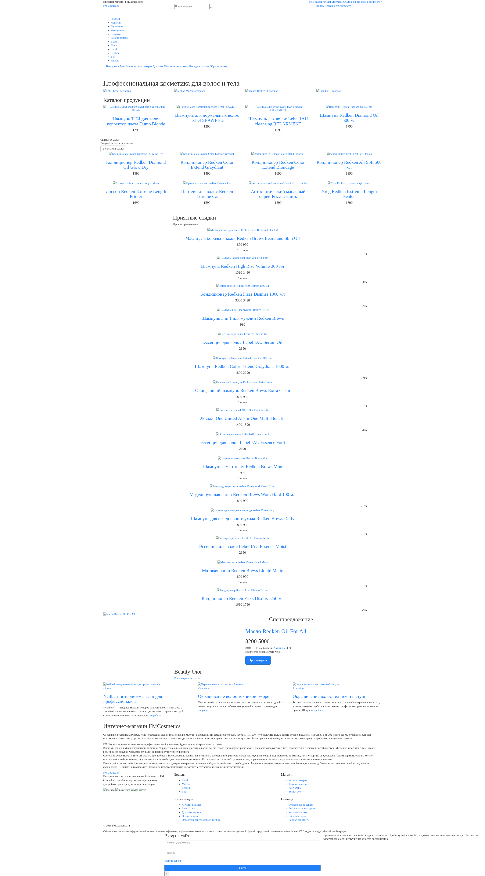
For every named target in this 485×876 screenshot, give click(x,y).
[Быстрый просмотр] (138, 136)
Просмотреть (258, 660)
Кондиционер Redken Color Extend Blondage (278, 165)
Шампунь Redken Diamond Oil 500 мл (349, 118)
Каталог (326, 1)
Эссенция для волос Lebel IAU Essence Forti (242, 442)
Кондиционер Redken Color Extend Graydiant (207, 165)
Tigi (113, 56)
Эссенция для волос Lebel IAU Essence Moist (242, 546)
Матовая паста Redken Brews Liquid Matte (242, 570)
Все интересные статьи (187, 678)
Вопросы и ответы (299, 820)
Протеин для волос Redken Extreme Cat (207, 194)
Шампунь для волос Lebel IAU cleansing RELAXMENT (278, 121)
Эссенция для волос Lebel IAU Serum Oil (242, 342)
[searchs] (211, 7)
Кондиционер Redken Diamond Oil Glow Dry (136, 165)
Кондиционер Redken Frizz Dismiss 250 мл (243, 598)
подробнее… (156, 715)
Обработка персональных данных (201, 820)
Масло (114, 45)
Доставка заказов (192, 812)
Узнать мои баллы (113, 148)
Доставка (337, 1)
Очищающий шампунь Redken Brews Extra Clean (242, 390)
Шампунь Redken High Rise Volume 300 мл (242, 266)
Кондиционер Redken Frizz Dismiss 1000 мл (242, 294)
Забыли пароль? (173, 860)
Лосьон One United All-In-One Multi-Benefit (242, 418)
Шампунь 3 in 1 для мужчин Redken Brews (242, 318)
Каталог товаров (143, 66)
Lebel (114, 49)
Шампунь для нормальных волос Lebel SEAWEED (207, 118)
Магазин (116, 22)
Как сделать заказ (199, 66)
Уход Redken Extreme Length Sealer (349, 194)
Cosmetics (111, 5)
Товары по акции (298, 784)
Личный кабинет (191, 804)
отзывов (279, 648)
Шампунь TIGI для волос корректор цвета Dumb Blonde (136, 121)
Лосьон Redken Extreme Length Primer (136, 194)
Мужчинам (117, 26)
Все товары (295, 787)
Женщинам (117, 30)
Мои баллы (315, 1)
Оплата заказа (190, 816)
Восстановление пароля (302, 808)
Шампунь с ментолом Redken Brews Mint (242, 466)
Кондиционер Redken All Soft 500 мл (349, 165)
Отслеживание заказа (355, 1)
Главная (115, 18)
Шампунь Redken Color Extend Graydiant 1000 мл (242, 366)
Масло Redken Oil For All (275, 631)
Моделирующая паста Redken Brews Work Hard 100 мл (242, 494)
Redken (115, 53)
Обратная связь (218, 66)
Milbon (115, 60)
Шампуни (116, 34)
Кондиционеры (119, 37)
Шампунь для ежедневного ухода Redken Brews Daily (242, 518)
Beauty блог (375, 1)
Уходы (114, 41)
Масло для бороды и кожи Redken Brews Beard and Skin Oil (242, 238)
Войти (242, 867)
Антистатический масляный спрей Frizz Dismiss (278, 194)
